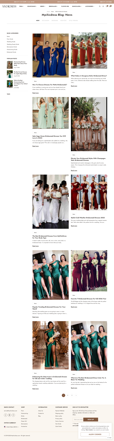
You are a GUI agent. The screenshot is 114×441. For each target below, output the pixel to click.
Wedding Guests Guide (13, 44)
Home (48, 11)
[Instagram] (9, 415)
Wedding (55, 20)
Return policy (58, 416)
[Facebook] (5, 415)
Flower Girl (24, 421)
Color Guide (58, 426)
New (37, 20)
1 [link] (63, 395)
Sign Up (91, 419)
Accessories (24, 426)
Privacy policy (58, 418)
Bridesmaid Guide (11, 52)
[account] (103, 6)
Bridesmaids (24, 418)
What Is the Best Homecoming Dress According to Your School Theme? (20, 82)
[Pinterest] (13, 415)
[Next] (76, 395)
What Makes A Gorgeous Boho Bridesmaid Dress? (89, 76)
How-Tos (63, 20)
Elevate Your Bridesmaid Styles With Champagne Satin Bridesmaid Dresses (88, 159)
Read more (35, 93)
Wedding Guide (11, 42)
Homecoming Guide (12, 49)
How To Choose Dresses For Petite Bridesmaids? (49, 85)
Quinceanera (24, 424)
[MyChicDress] (9, 6)
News (52, 11)
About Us (40, 411)
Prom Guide (10, 39)
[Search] (99, 6)
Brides (22, 416)
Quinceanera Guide (12, 47)
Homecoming (24, 413)
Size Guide (58, 424)
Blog (39, 416)
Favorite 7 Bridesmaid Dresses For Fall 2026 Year (88, 299)
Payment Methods (59, 411)
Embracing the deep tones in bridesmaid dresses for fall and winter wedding (49, 378)
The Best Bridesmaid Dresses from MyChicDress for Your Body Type (49, 237)
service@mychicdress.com (10, 411)
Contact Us (41, 413)
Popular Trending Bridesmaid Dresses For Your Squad (49, 308)
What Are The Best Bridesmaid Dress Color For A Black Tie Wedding (88, 379)
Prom (22, 411)
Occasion (45, 20)
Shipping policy (59, 413)
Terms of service (59, 421)
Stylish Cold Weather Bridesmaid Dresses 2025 (88, 218)
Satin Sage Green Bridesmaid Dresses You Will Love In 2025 (49, 137)
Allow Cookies (95, 434)
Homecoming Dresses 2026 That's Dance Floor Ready (20, 63)
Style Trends (73, 20)
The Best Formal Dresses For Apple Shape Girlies (20, 73)
